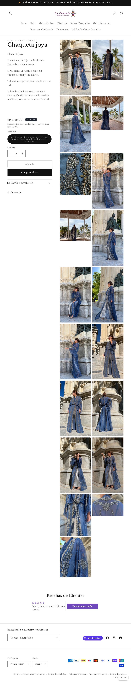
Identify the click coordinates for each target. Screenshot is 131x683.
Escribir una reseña (82, 606)
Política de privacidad (77, 674)
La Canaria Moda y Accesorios (33, 674)
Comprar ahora (30, 172)
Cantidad (11, 147)
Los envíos (32, 124)
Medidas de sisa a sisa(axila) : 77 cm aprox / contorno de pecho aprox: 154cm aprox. (29, 140)
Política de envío (117, 674)
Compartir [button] (16, 192)
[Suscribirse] (57, 637)
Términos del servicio (98, 674)
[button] (10, 13)
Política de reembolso (57, 674)
